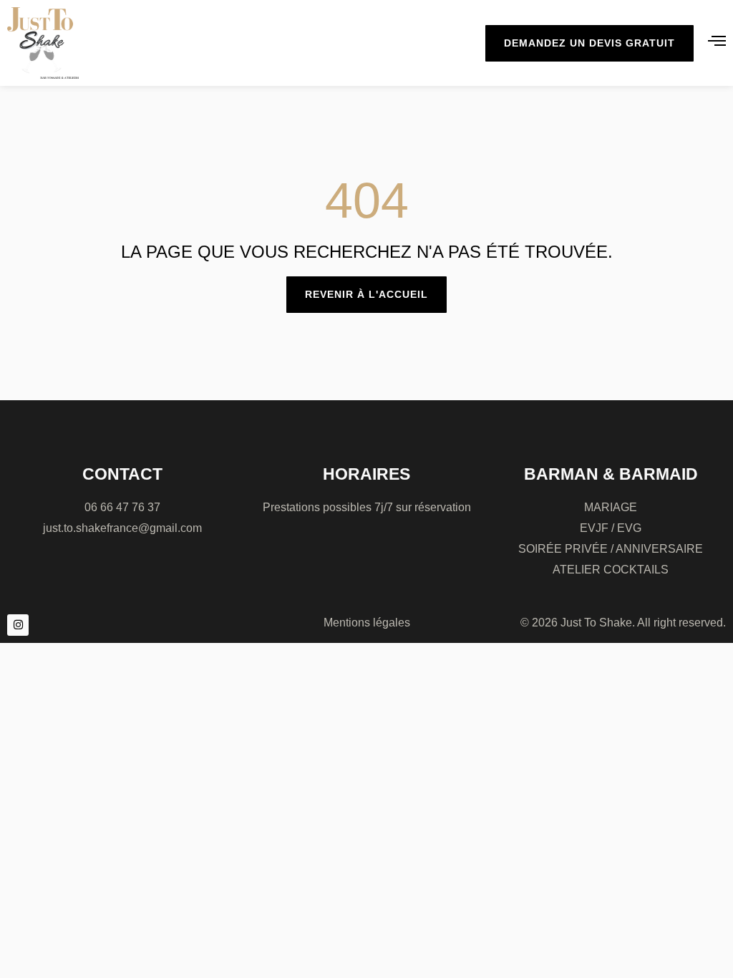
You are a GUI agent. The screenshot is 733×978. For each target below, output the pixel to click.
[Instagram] (18, 625)
